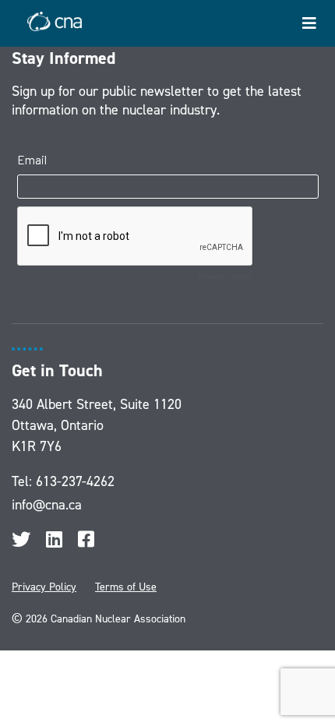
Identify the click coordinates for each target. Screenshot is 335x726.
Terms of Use (126, 587)
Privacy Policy (44, 587)
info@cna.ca (47, 504)
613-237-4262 (75, 481)
